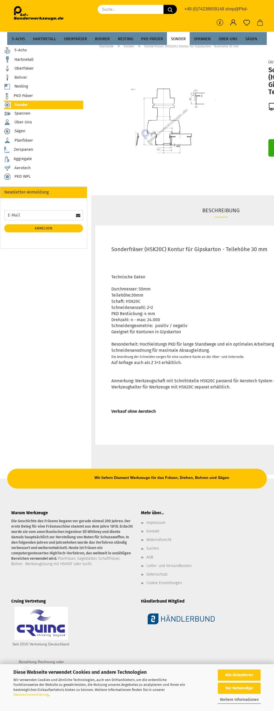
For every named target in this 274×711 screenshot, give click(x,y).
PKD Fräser (152, 38)
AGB (149, 557)
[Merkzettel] (246, 22)
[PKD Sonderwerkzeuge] (40, 13)
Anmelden (43, 228)
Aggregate (22, 158)
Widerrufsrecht (159, 540)
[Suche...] (170, 9)
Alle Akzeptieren (239, 675)
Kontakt (152, 531)
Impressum (155, 522)
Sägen (251, 38)
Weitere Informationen (239, 699)
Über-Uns (228, 38)
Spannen (202, 38)
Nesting (125, 38)
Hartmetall (44, 38)
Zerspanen (23, 149)
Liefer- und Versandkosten (169, 565)
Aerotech (22, 167)
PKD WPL (22, 176)
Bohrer (102, 38)
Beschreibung (221, 210)
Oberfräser (75, 38)
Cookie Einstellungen (164, 583)
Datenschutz (157, 574)
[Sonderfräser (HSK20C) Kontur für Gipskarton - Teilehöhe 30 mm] (177, 119)
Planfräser (23, 140)
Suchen (152, 548)
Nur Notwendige (239, 688)
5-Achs (18, 38)
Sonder (178, 38)
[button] (233, 22)
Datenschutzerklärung (31, 695)
